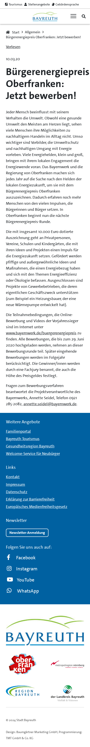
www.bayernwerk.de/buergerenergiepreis (41, 333)
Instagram (26, 569)
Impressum (15, 484)
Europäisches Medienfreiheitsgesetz (36, 506)
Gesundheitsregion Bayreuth (30, 446)
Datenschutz (16, 491)
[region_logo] (22, 691)
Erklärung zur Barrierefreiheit (30, 499)
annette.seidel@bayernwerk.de (49, 404)
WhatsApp (28, 591)
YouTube (25, 580)
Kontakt (13, 476)
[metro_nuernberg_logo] (67, 664)
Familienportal (18, 431)
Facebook (26, 557)
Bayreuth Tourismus (23, 438)
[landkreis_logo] (67, 693)
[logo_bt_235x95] (45, 16)
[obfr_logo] (22, 664)
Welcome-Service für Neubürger (33, 453)
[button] (83, 16)
